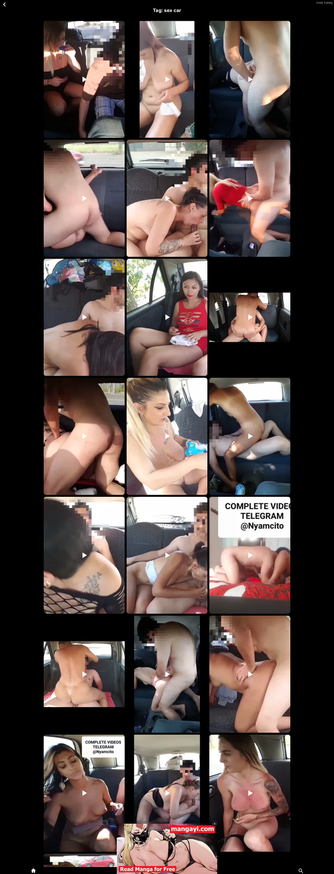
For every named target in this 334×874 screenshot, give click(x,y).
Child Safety (324, 2)
